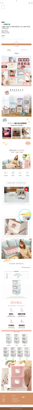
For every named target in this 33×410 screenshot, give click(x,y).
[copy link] (9, 24)
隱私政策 (3, 401)
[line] (4, 24)
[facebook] (6, 24)
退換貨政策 (3, 399)
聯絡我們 (16, 44)
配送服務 (3, 400)
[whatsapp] (7, 24)
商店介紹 (3, 398)
